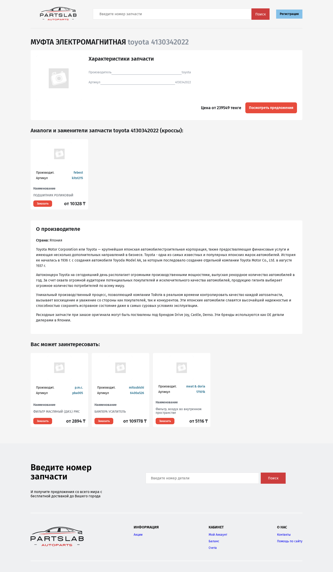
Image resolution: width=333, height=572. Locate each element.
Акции (138, 535)
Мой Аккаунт (218, 535)
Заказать (42, 203)
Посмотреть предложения (271, 108)
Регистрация (289, 14)
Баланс (214, 541)
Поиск (260, 14)
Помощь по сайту (289, 541)
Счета (213, 548)
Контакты (284, 535)
